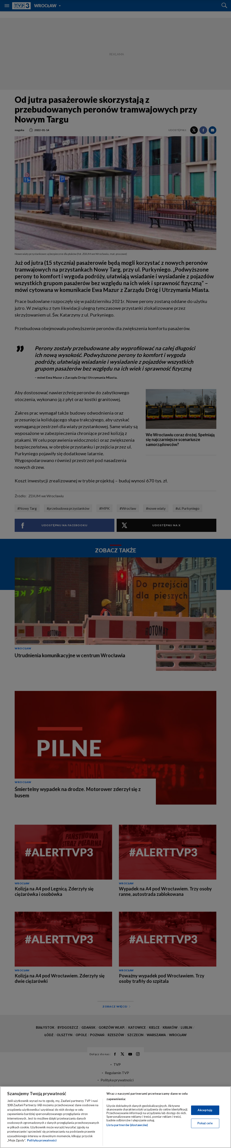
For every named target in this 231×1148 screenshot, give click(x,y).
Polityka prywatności (42, 1140)
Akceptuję (205, 1110)
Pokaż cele (205, 1123)
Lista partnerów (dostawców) (127, 1125)
